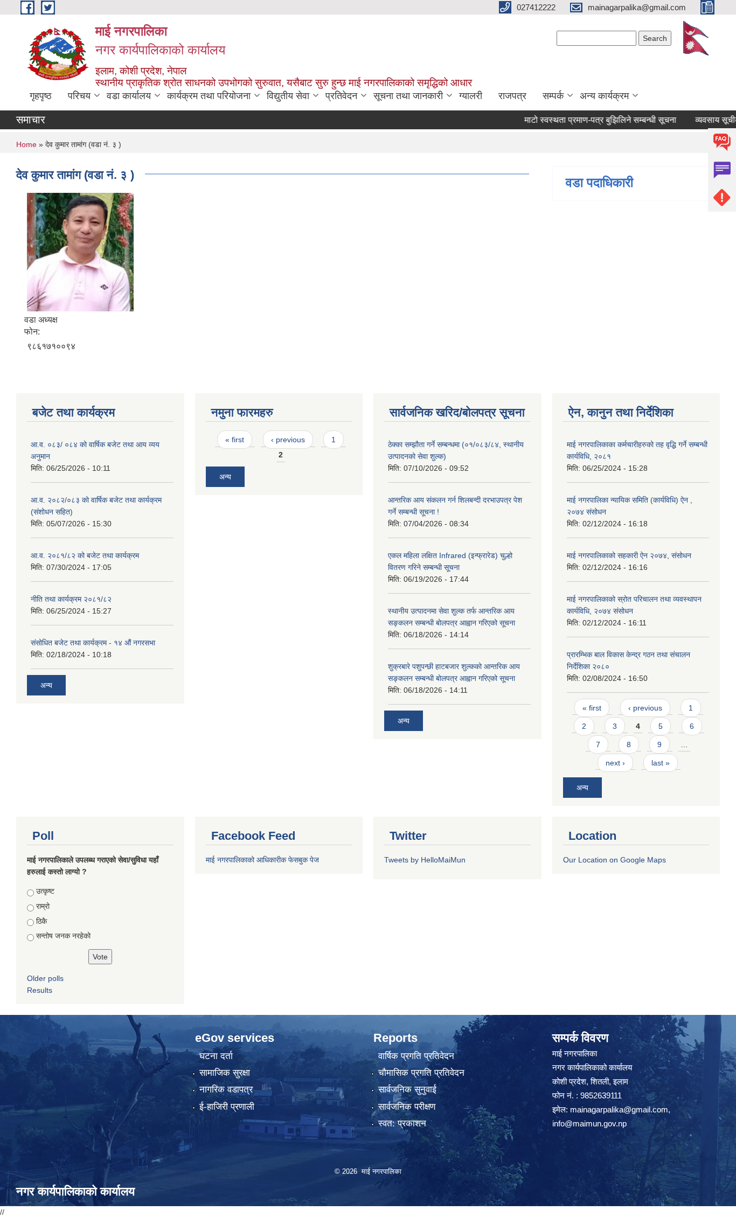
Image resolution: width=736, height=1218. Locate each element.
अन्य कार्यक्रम (604, 96)
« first (234, 439)
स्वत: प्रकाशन (402, 1123)
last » (660, 762)
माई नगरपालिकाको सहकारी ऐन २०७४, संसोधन (629, 555)
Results (39, 990)
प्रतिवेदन (341, 96)
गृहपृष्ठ (41, 96)
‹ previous (288, 439)
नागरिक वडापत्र (226, 1089)
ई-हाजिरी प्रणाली (226, 1107)
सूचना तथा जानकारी (408, 96)
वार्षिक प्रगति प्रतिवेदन (416, 1056)
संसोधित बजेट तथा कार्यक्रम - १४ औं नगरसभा (93, 642)
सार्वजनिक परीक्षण (406, 1107)
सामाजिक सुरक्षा (224, 1073)
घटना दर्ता (216, 1056)
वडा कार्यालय (129, 96)
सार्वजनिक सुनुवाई (407, 1089)
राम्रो (43, 906)
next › (615, 762)
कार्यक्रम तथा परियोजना (209, 96)
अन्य (46, 685)
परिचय (79, 96)
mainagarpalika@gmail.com (619, 1109)
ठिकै (41, 921)
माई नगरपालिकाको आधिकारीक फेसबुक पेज (262, 859)
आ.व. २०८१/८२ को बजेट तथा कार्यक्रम (85, 555)
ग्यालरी (470, 96)
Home (26, 144)
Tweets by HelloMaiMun (425, 859)
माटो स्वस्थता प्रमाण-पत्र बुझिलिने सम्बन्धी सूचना (580, 119)
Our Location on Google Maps (614, 859)
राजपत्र (512, 96)
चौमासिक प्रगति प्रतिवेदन (421, 1073)
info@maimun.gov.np (589, 1123)
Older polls (45, 978)
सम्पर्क (553, 96)
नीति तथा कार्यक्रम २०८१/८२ (71, 599)
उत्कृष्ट (45, 891)
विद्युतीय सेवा (288, 96)
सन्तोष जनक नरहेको (63, 935)
